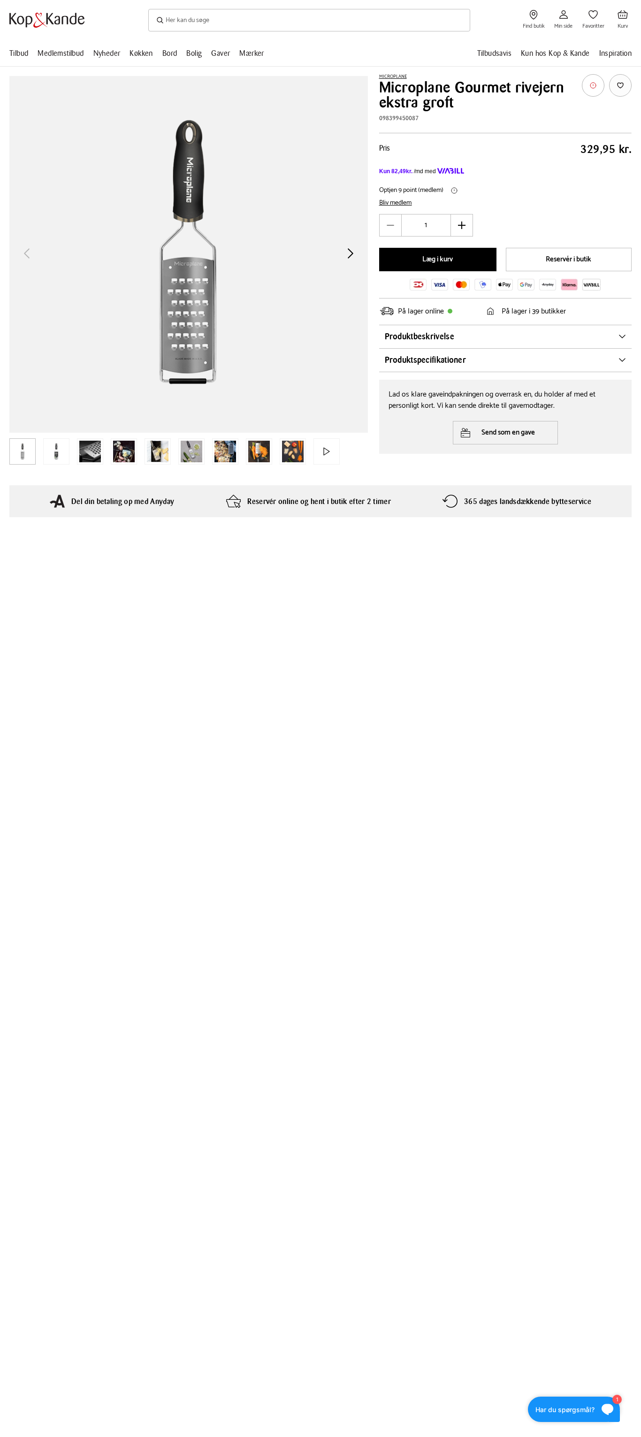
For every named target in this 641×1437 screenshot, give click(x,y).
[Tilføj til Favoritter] (620, 85)
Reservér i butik (568, 259)
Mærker (251, 53)
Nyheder (107, 53)
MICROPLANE (393, 76)
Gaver (220, 53)
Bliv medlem (395, 203)
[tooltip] (593, 85)
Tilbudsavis (494, 53)
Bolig (194, 53)
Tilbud (18, 53)
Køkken (141, 53)
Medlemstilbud (61, 53)
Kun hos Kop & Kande (555, 53)
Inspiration (615, 53)
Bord (169, 53)
